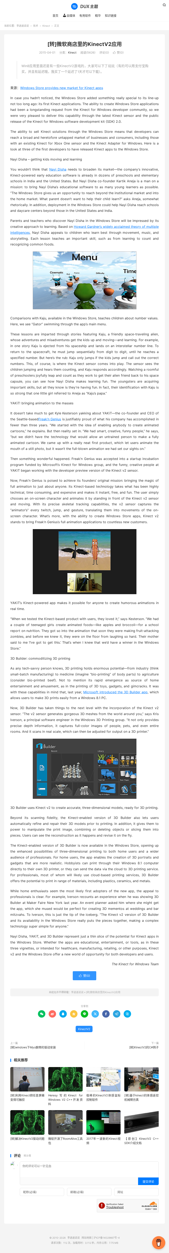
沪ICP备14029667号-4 (107, 1237)
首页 (55, 15)
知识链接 (110, 15)
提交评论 (148, 1181)
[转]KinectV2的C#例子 (144, 1047)
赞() (118, 52)
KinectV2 (84, 1029)
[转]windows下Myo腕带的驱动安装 (33, 1047)
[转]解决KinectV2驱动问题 (27, 1138)
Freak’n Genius (49, 419)
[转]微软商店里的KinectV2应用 (84, 44)
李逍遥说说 (84, 6)
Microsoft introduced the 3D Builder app (115, 692)
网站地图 (87, 1237)
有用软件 (85, 15)
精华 (98, 15)
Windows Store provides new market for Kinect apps (61, 88)
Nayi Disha (57, 169)
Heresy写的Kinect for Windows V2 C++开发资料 (65, 1100)
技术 (35, 25)
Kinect (46, 25)
